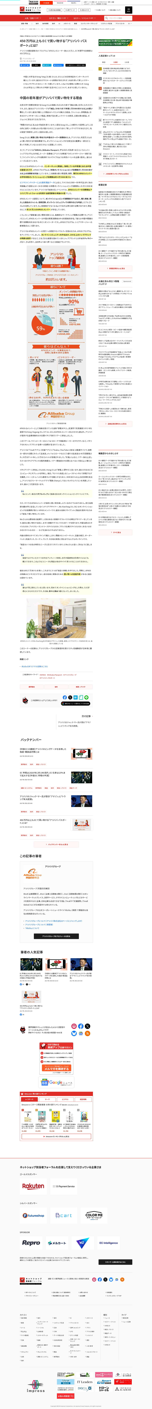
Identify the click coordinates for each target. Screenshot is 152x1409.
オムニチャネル (41, 1352)
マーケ (47, 1099)
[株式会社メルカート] (57, 1243)
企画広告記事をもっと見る (117, 424)
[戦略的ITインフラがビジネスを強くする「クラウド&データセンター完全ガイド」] (65, 1375)
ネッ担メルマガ (84, 10)
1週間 (115, 62)
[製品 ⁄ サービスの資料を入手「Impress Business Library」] (65, 1389)
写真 (22, 1340)
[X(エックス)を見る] (105, 1280)
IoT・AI (97, 2)
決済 (22, 1357)
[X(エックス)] (87, 1026)
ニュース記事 (127, 1322)
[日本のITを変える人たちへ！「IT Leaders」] (84, 1382)
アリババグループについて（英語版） (39, 924)
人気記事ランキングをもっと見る (117, 174)
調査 (88, 1357)
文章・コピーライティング (75, 1340)
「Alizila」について (32, 928)
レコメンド (90, 1335)
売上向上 (24, 1331)
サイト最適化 (25, 1335)
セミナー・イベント (110, 1322)
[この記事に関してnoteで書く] (81, 697)
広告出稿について (115, 10)
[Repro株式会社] (31, 1243)
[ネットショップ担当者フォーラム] (31, 1282)
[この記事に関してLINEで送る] (86, 697)
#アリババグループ (69, 675)
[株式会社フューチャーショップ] (33, 1215)
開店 (55, 1352)
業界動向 (56, 1357)
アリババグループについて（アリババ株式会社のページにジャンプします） (53, 921)
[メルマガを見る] (94, 1280)
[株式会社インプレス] (36, 1386)
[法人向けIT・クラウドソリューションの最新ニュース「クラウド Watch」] (65, 1382)
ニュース (107, 1318)
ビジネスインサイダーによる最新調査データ (37, 182)
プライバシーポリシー (32, 1296)
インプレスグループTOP (114, 1296)
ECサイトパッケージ (75, 1352)
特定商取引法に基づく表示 (61, 1296)
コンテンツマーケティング (89, 23)
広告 (55, 1328)
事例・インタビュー (110, 1337)
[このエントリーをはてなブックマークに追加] (76, 697)
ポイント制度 (74, 1335)
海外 (37, 23)
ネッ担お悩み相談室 (54, 10)
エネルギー (87, 4)
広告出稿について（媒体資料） (62, 1292)
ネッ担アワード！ (70, 10)
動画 (38, 1340)
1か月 (127, 62)
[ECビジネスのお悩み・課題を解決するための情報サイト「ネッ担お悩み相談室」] (65, 1397)
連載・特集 (24, 23)
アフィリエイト (120, 23)
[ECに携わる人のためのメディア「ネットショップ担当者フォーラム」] (123, 1382)
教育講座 (98, 4)
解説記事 (125, 1318)
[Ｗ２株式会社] (83, 1243)
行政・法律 (73, 1357)
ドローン (93, 4)
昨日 (103, 62)
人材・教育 (90, 1346)
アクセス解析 (90, 1331)
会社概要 (82, 1296)
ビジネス (65, 1099)
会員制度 (40, 1331)
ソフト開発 (91, 2)
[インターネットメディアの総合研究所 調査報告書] (123, 1375)
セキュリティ (24, 1352)
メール (23, 1328)
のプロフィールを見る (56, 936)
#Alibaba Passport (54, 675)
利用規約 (109, 1292)
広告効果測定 (58, 1340)
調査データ (108, 1333)
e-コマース (29, 1099)
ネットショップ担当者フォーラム (30, 10)
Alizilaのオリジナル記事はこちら (35, 666)
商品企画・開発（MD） (74, 1346)
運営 (88, 1340)
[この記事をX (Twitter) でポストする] (70, 697)
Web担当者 (60, 3)
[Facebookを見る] (100, 1280)
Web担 (59, 1032)
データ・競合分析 (59, 1335)
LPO (71, 1331)
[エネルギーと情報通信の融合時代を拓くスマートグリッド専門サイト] (104, 1382)
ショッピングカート (92, 1352)
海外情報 (45, 23)
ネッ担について (100, 10)
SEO (88, 1323)
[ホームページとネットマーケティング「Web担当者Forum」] (104, 1375)
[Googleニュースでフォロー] (117, 1280)
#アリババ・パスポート (47, 678)
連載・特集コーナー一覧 (36, 29)
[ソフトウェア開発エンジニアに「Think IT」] (84, 1375)
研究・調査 (111, 2)
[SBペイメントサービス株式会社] (63, 1186)
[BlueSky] (74, 1033)
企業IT (85, 2)
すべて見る (117, 532)
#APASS (43, 675)
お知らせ (107, 1326)
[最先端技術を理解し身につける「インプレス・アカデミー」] (123, 1389)
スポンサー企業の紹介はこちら (115, 1262)
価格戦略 (24, 1346)
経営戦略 (83, 1099)
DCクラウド (103, 2)
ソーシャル (40, 1328)
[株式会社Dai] (63, 1215)
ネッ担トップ (23, 29)
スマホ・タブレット (42, 1335)
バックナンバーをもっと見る (58, 844)
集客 (75, 23)
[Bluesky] (111, 1280)
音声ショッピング (75, 1328)
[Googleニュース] (80, 1033)
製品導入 (73, 3)
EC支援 (104, 4)
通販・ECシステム (42, 1357)
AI (59, 23)
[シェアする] (65, 697)
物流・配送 (57, 1346)
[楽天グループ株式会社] (33, 1186)
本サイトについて (31, 1292)
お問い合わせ (84, 1292)
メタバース (67, 23)
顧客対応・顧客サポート (42, 1346)
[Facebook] (80, 1026)
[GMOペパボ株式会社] (94, 1215)
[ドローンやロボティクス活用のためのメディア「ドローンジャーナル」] (104, 1389)
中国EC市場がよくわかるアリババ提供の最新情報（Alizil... (62, 29)
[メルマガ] (74, 1026)
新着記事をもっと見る (117, 268)
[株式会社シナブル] (108, 1243)
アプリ (88, 1328)
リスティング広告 (106, 23)
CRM (55, 1331)
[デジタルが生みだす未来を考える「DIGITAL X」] (84, 1389)
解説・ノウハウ (109, 1329)
